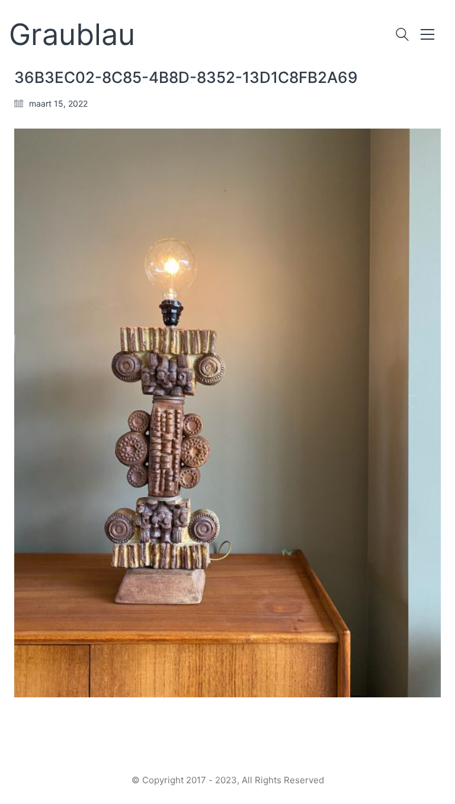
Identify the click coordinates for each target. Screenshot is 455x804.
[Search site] (402, 36)
